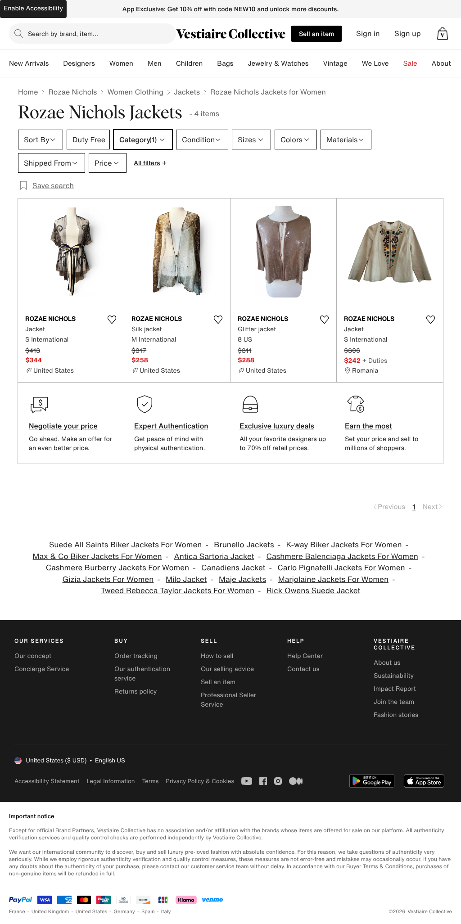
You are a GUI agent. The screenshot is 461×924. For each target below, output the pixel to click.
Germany (124, 911)
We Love (375, 63)
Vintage (335, 63)
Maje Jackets (242, 579)
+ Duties (374, 360)
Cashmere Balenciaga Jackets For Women (342, 556)
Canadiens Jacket (233, 567)
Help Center (305, 656)
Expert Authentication (171, 425)
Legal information (110, 781)
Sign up (407, 33)
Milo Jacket (186, 579)
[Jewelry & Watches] (315, 63)
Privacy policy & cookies (200, 781)
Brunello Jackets (244, 544)
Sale (410, 63)
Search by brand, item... (63, 33)
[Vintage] (354, 63)
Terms (150, 781)
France (17, 911)
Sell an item (316, 33)
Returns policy (135, 691)
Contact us (303, 669)
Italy (166, 911)
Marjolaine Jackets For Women (333, 579)
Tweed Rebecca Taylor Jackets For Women (177, 590)
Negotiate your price (63, 425)
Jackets (187, 91)
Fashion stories (396, 715)
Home (28, 91)
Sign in (368, 33)
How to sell (217, 656)
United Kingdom (50, 911)
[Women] (140, 63)
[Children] (209, 63)
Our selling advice (227, 669)
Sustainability (394, 676)
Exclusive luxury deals (277, 425)
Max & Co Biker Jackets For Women (97, 556)
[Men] (168, 63)
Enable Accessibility (33, 8)
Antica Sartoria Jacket (214, 556)
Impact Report (395, 689)
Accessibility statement (46, 781)
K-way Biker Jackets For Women (344, 544)
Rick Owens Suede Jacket (314, 590)
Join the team (394, 702)
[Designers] (102, 63)
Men (155, 63)
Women (121, 63)
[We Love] (396, 63)
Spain (148, 911)
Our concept (32, 656)
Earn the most (368, 425)
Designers (79, 63)
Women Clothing (135, 91)
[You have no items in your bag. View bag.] (442, 33)
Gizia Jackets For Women (108, 579)
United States (92, 911)
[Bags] (240, 63)
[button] (442, 33)
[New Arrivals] (55, 63)
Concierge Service (41, 669)
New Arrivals (29, 63)
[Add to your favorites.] (111, 319)
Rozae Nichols (72, 91)
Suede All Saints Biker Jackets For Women (125, 544)
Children (189, 63)
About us (387, 662)
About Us (446, 63)
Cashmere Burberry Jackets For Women (117, 567)
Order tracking (136, 656)
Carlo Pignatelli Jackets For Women (341, 567)
